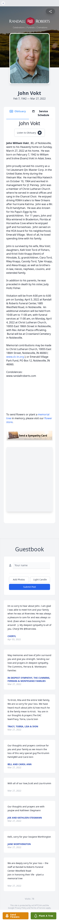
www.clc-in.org (15, 356)
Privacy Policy (21, 908)
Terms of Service (38, 908)
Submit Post (29, 586)
